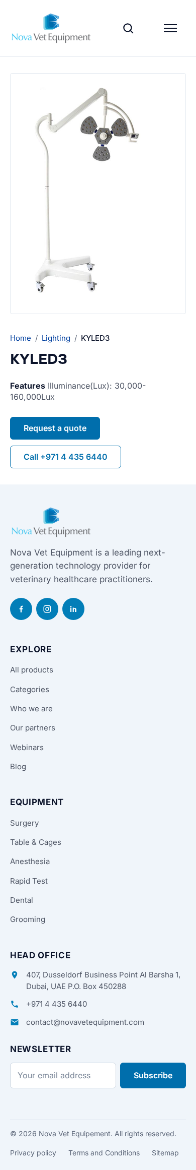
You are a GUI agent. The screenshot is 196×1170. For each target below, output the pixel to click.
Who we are (31, 708)
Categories (29, 689)
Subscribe (153, 1075)
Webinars (27, 747)
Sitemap (165, 1152)
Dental (21, 900)
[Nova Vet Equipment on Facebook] (21, 609)
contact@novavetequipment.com (85, 1022)
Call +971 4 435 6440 (66, 457)
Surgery (24, 823)
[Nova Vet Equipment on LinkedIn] (73, 609)
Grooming (27, 919)
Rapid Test (29, 881)
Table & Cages (35, 842)
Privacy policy (33, 1152)
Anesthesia (30, 861)
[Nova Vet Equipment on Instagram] (47, 609)
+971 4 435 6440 (56, 1004)
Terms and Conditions (104, 1152)
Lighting (56, 338)
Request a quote (55, 428)
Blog (18, 766)
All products (31, 669)
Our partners (32, 727)
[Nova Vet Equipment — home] (51, 28)
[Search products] (128, 28)
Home (20, 338)
